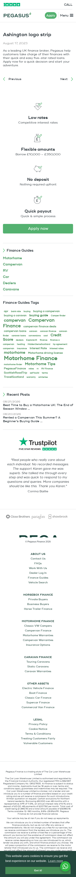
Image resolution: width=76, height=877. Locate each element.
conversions (35, 335)
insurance (22, 348)
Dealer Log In (38, 573)
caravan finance (48, 331)
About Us (38, 554)
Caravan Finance (38, 657)
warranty (31, 377)
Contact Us (38, 558)
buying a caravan (15, 315)
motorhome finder (13, 364)
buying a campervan (46, 311)
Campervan (12, 264)
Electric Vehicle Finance (38, 688)
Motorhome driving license (45, 352)
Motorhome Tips (40, 364)
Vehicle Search (38, 582)
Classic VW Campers (38, 625)
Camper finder (58, 315)
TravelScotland (14, 376)
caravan (33, 331)
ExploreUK (31, 340)
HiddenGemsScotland (39, 344)
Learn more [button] (55, 860)
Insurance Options (38, 644)
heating (21, 344)
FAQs (38, 563)
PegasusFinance (15, 368)
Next (64, 79)
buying (27, 311)
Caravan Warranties (38, 671)
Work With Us (38, 568)
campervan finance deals (39, 326)
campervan (15, 320)
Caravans (11, 289)
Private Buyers (38, 599)
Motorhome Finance (30, 358)
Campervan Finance (38, 630)
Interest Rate (38, 348)
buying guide (38, 315)
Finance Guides (20, 250)
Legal (38, 719)
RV (5, 271)
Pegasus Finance (17, 14)
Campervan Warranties (38, 640)
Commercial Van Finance (38, 707)
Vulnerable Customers (38, 743)
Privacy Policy (38, 724)
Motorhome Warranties (38, 635)
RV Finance (47, 368)
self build (34, 373)
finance (43, 340)
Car (6, 277)
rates (31, 368)
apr (6, 311)
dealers (19, 340)
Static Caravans (38, 666)
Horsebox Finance (38, 595)
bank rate (16, 311)
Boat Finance (38, 693)
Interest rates (57, 348)
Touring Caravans (38, 661)
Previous (14, 79)
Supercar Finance (38, 702)
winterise (43, 377)
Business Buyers (38, 604)
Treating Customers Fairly (38, 738)
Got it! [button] (38, 870)
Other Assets (38, 683)
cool (46, 335)
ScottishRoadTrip (15, 372)
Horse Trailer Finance (38, 608)
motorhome (14, 352)
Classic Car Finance (38, 697)
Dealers (9, 283)
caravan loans (19, 335)
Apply (50, 15)
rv (38, 368)
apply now (38, 228)
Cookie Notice (38, 729)
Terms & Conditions (38, 733)
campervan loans (15, 331)
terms (45, 373)
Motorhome (12, 258)
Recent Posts (18, 394)
